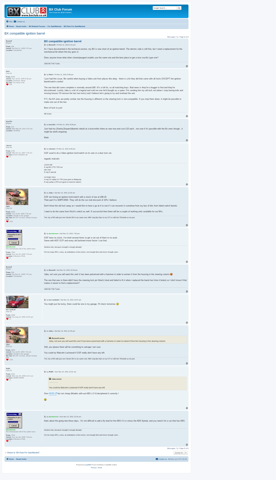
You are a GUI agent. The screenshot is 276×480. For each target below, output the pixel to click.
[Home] (27, 11)
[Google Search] (179, 8)
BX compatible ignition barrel (24, 33)
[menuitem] (9, 21)
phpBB (88, 465)
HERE (51, 393)
